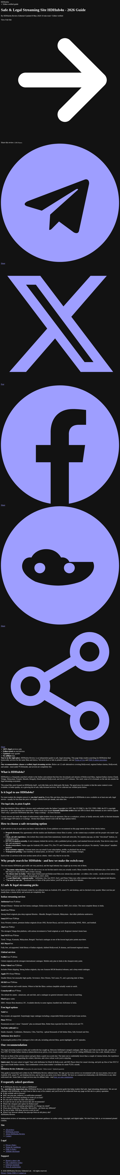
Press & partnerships (13, 1167)
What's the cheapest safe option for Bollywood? (20, 1104)
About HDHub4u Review (15, 1134)
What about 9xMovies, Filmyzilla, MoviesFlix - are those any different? (29, 1108)
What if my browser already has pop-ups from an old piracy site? (27, 1112)
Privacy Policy (11, 1145)
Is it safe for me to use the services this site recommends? (24, 1102)
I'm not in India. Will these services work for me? (21, 1110)
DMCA (15, 1173)
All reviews (10, 1130)
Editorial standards (12, 1165)
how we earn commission (63, 1077)
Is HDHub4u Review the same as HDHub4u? (20, 1087)
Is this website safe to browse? (14, 1093)
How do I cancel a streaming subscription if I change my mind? (26, 1106)
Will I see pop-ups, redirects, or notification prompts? (22, 1095)
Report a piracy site (13, 1161)
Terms (9, 1173)
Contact (8, 1136)
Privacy (4, 1173)
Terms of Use (80, 760)
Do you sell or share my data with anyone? (19, 1100)
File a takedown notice (14, 1163)
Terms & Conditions (13, 1147)
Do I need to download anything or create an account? (23, 1097)
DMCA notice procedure (97, 760)
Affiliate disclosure (13, 1151)
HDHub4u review (12, 1132)
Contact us (22, 1173)
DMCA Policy (11, 1149)
